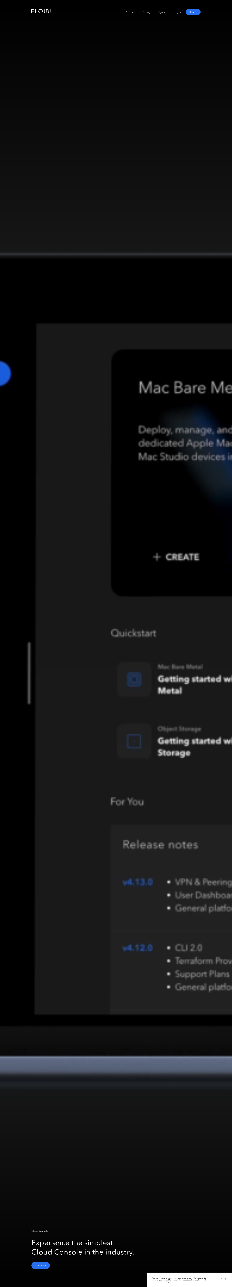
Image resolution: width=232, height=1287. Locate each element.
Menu (193, 11)
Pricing (146, 12)
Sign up (162, 12)
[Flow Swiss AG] (41, 11)
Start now (40, 1265)
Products (130, 12)
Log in (177, 12)
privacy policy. (163, 1282)
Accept (223, 1278)
